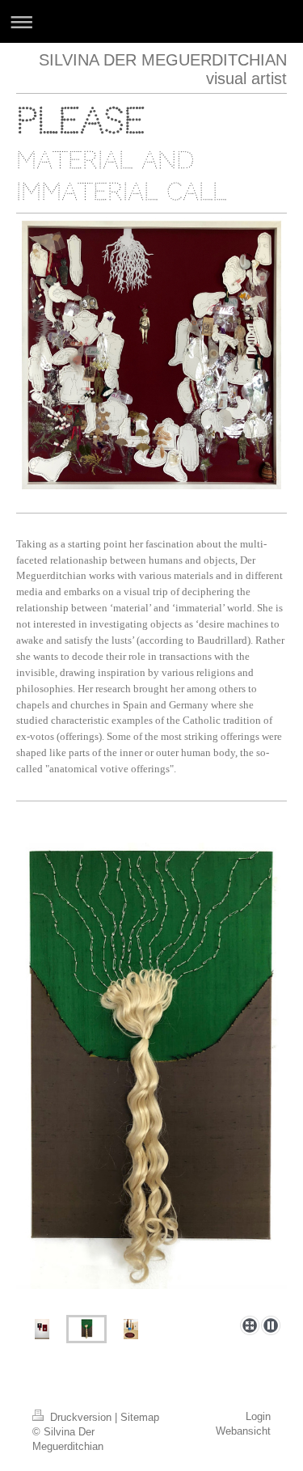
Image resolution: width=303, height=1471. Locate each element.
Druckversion (81, 1417)
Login (258, 1416)
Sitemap (139, 1417)
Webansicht (243, 1431)
